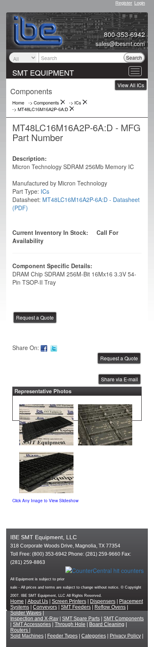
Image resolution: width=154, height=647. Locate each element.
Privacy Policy (125, 636)
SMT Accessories (32, 624)
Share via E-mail (119, 379)
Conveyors (45, 607)
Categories (93, 636)
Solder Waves (25, 613)
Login (139, 2)
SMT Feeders (76, 607)
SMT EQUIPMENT (43, 72)
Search (134, 57)
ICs (45, 191)
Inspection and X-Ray (34, 618)
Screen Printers (69, 601)
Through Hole (70, 624)
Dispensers (102, 601)
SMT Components (123, 618)
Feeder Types (62, 636)
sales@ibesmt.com (120, 43)
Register (123, 2)
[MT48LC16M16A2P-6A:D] (46, 423)
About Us (38, 601)
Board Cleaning (106, 624)
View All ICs (130, 84)
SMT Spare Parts (81, 618)
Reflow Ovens (110, 607)
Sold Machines (27, 636)
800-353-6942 (124, 34)
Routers (19, 630)
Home (17, 601)
